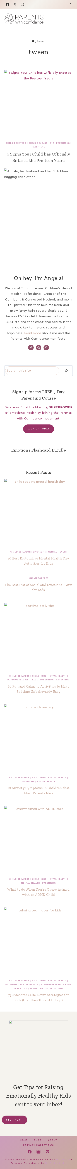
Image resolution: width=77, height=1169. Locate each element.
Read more (32, 333)
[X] (15, 4)
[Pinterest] (47, 1151)
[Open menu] (69, 19)
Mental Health (57, 552)
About (52, 1140)
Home (24, 1140)
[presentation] (38, 104)
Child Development (41, 143)
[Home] (33, 41)
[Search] (66, 370)
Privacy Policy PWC (38, 1145)
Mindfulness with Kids (22, 679)
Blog (38, 1140)
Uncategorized (38, 578)
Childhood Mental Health (49, 676)
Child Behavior (16, 143)
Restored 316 (63, 1159)
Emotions (39, 552)
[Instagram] (22, 4)
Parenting (63, 143)
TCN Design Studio (55, 1163)
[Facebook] (7, 4)
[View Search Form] (70, 4)
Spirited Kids (54, 988)
